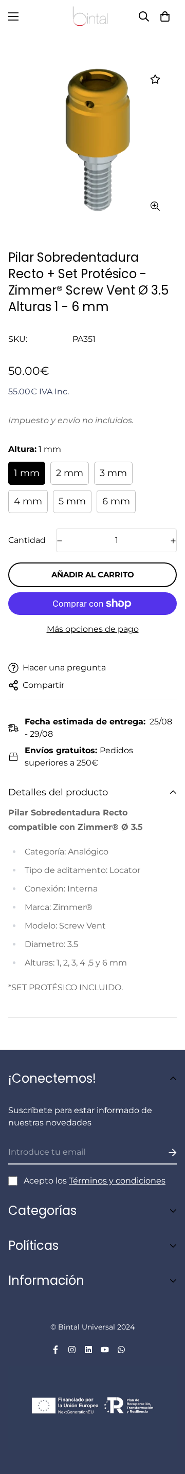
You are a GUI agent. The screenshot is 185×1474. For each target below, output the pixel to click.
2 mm (69, 473)
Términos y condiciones (117, 1181)
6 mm (116, 501)
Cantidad (27, 540)
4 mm (28, 501)
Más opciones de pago (93, 629)
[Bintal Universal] (92, 16)
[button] (165, 16)
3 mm (113, 473)
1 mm (27, 473)
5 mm (72, 501)
